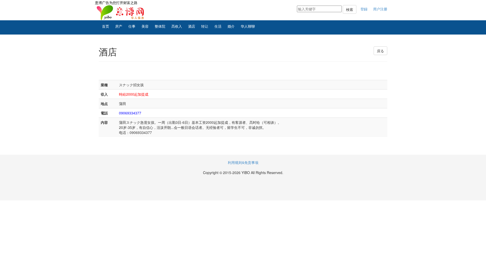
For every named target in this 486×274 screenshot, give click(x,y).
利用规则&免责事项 (243, 162)
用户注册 (380, 8)
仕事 (131, 26)
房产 (118, 26)
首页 (105, 26)
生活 (217, 26)
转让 (204, 26)
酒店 (191, 26)
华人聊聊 (248, 26)
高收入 (176, 26)
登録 (364, 8)
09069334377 (130, 112)
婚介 (231, 26)
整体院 (160, 26)
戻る (380, 50)
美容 (145, 26)
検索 (349, 9)
